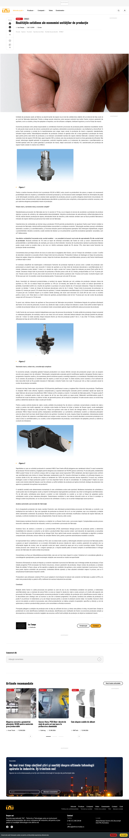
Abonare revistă (118, 809)
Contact (96, 626)
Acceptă (124, 835)
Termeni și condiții (86, 809)
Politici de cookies (100, 809)
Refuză (113, 835)
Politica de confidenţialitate (69, 809)
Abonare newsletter (50, 792)
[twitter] (10, 31)
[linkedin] (10, 27)
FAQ (109, 809)
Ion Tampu (32, 624)
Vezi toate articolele (113, 683)
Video (97, 806)
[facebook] (10, 23)
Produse (81, 806)
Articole (73, 806)
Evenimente (106, 806)
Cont (121, 806)
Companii (89, 806)
